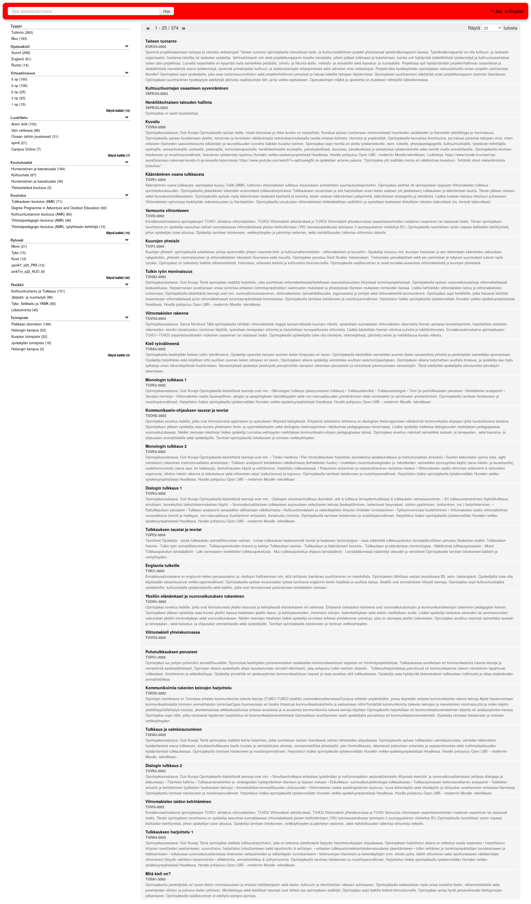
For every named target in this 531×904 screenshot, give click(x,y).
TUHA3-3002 (155, 734)
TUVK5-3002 (155, 770)
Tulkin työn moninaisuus (168, 271)
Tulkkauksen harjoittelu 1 (169, 832)
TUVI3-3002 (154, 806)
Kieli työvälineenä (162, 343)
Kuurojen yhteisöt (162, 241)
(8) (119, 355)
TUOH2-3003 (155, 415)
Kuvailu (152, 121)
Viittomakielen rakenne (167, 313)
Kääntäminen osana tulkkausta (174, 174)
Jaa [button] (498, 11)
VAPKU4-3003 (156, 93)
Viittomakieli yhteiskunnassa (172, 632)
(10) (118, 110)
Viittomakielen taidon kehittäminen (178, 801)
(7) (119, 155)
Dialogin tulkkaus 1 (163, 488)
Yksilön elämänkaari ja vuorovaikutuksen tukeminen (194, 596)
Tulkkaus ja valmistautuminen (173, 729)
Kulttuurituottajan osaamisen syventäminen (186, 88)
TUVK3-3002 (155, 493)
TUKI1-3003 (155, 570)
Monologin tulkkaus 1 (166, 379)
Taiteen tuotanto (161, 41)
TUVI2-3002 (154, 215)
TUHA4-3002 (155, 837)
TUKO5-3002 (155, 693)
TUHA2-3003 (155, 276)
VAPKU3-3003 (156, 107)
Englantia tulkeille (162, 565)
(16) (118, 232)
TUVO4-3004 (155, 318)
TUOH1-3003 (155, 601)
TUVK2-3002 (155, 385)
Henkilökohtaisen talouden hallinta (178, 102)
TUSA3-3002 (155, 348)
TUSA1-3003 (155, 879)
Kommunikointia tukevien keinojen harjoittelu (188, 687)
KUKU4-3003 (155, 46)
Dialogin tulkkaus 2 (163, 765)
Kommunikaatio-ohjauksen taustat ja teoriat (186, 410)
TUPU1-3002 (155, 657)
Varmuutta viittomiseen (167, 210)
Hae (166, 11)
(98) (118, 277)
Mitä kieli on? (158, 873)
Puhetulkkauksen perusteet (171, 651)
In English (514, 11)
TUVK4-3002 (155, 451)
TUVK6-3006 (155, 127)
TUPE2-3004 (155, 534)
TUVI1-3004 (154, 246)
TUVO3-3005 (155, 637)
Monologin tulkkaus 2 (166, 446)
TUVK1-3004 (155, 179)
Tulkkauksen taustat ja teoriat (173, 529)
